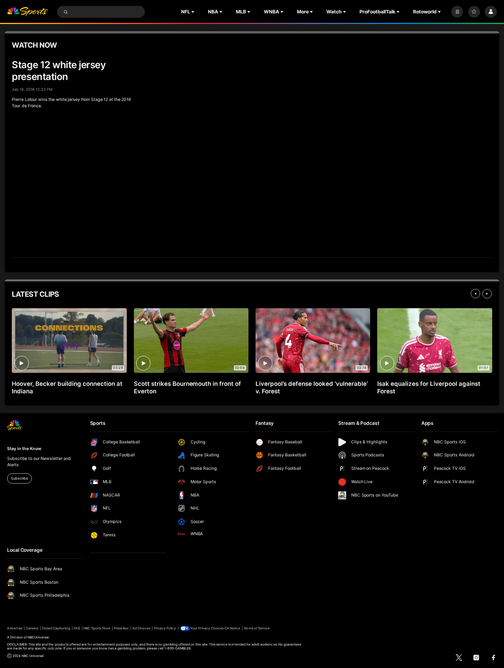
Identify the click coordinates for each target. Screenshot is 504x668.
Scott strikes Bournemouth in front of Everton (187, 387)
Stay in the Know (24, 448)
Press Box (121, 628)
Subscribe (19, 478)
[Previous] (475, 293)
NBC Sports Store (96, 628)
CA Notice (232, 628)
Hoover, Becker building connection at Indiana (67, 387)
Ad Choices (141, 628)
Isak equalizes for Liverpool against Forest (428, 387)
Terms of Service (257, 628)
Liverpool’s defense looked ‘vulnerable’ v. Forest (311, 387)
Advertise (14, 628)
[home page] (27, 12)
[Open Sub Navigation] (193, 11)
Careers (32, 628)
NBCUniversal (38, 637)
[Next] (487, 293)
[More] (457, 12)
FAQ (77, 628)
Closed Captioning (56, 628)
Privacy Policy (165, 628)
